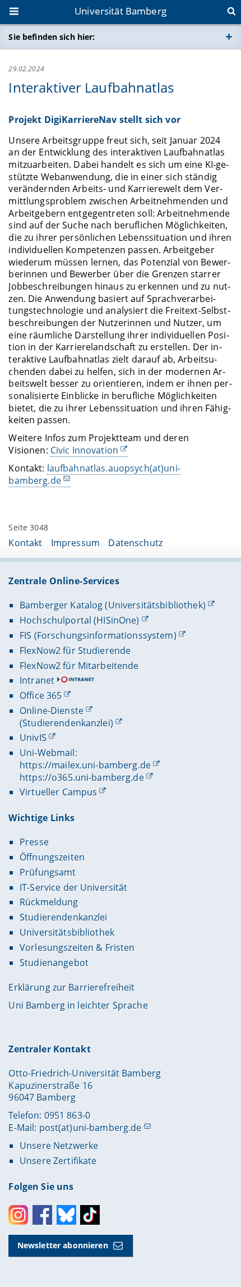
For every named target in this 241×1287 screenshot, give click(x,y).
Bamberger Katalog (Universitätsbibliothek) (113, 605)
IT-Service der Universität (74, 887)
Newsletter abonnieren (62, 1245)
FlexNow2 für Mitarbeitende (79, 665)
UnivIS (33, 737)
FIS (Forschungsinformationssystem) (98, 635)
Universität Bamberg (120, 10)
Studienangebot (54, 962)
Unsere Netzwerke (59, 1145)
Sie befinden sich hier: (51, 36)
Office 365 (41, 695)
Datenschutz (135, 543)
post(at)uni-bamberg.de (90, 1127)
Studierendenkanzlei (64, 917)
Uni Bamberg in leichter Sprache (77, 1005)
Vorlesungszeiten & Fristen (77, 947)
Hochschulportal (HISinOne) (80, 620)
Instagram (18, 1215)
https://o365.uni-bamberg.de (82, 777)
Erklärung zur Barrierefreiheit (71, 987)
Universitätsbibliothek (67, 932)
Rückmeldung (49, 902)
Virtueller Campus (58, 792)
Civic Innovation (84, 450)
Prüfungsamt (48, 872)
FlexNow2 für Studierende (75, 650)
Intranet (37, 680)
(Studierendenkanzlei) (66, 723)
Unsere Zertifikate (58, 1161)
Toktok (90, 1215)
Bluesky (66, 1215)
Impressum (75, 543)
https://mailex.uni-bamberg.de (85, 765)
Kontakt (25, 543)
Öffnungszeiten (52, 857)
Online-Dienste (52, 710)
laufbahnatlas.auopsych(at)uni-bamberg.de (94, 474)
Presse (34, 842)
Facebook (42, 1215)
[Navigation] (15, 12)
